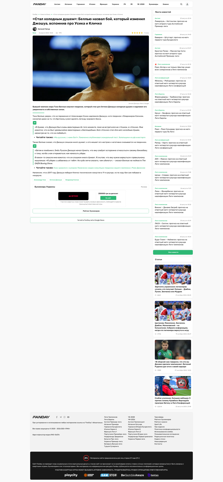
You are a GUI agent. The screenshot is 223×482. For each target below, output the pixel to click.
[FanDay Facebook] (57, 417)
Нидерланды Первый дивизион (140, 437)
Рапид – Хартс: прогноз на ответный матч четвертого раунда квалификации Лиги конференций (173, 145)
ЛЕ (131, 4)
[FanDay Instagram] (64, 417)
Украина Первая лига (136, 439)
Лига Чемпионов (110, 417)
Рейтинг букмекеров (91, 211)
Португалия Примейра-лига (115, 434)
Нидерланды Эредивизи (113, 437)
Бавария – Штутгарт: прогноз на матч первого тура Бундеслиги (172, 38)
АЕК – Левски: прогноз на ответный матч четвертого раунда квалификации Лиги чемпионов (173, 161)
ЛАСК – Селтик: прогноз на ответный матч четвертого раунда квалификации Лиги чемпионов (173, 226)
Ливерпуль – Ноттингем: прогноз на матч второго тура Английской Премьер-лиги (171, 23)
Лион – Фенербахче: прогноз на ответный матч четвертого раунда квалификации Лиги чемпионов (170, 193)
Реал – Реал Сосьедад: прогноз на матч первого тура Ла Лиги (172, 130)
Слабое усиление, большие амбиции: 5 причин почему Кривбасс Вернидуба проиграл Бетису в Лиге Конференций (172, 400)
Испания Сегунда (135, 424)
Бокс (34, 33)
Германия (81, 4)
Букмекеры (153, 4)
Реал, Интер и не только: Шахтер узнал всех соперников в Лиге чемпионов (172, 68)
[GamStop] (108, 475)
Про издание (159, 427)
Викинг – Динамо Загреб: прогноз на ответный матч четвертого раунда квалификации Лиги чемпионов (171, 209)
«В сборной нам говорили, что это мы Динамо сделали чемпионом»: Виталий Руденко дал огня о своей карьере (173, 364)
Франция (103, 4)
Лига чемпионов (164, 64)
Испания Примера (111, 424)
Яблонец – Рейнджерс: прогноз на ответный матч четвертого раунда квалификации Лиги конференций (170, 83)
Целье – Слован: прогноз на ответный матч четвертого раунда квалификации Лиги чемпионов (173, 177)
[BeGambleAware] (132, 475)
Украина (115, 4)
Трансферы (158, 417)
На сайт (108, 198)
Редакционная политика (164, 437)
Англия (57, 4)
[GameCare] (153, 475)
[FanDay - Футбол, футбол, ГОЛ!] (39, 4)
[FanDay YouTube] (68, 417)
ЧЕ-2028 (140, 4)
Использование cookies (163, 432)
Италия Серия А (110, 429)
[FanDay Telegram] (61, 417)
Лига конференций (162, 78)
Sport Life (158, 424)
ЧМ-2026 (131, 419)
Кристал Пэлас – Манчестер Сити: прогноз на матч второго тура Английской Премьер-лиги (170, 53)
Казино (166, 4)
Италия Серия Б (134, 429)
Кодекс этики (159, 439)
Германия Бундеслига (113, 427)
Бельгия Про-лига (111, 439)
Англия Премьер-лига (112, 422)
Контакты (158, 444)
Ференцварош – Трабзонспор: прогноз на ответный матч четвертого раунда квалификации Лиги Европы (172, 99)
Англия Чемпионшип (136, 422)
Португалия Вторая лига (137, 434)
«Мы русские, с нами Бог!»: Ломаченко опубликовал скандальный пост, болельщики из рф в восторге (99, 137)
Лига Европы (160, 94)
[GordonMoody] (88, 475)
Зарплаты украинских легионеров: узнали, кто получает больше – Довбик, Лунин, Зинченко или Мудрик (173, 289)
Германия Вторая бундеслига (139, 427)
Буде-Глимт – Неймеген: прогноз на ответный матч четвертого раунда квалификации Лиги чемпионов (171, 242)
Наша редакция (160, 441)
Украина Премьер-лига (113, 441)
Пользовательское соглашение (166, 434)
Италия (92, 4)
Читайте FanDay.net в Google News (90, 220)
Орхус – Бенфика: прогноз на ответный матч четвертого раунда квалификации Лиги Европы (173, 115)
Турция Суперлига (111, 446)
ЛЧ (125, 4)
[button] (181, 4)
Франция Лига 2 (134, 432)
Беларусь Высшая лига (113, 444)
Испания (68, 4)
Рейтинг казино (160, 422)
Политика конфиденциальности (167, 429)
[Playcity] (71, 475)
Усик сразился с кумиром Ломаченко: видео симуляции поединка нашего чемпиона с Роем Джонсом (99, 168)
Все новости (173, 252)
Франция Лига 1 (110, 432)
